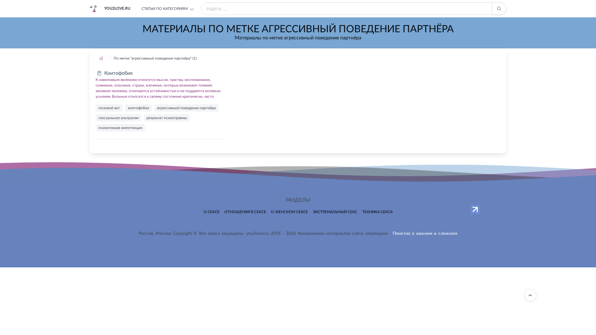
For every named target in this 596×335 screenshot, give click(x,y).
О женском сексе (289, 212)
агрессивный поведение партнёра (186, 108)
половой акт (109, 108)
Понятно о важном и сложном (425, 233)
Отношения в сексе (245, 212)
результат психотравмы (167, 118)
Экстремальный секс (335, 212)
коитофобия (138, 108)
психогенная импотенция (120, 128)
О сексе (211, 212)
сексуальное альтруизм (118, 118)
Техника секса (377, 212)
